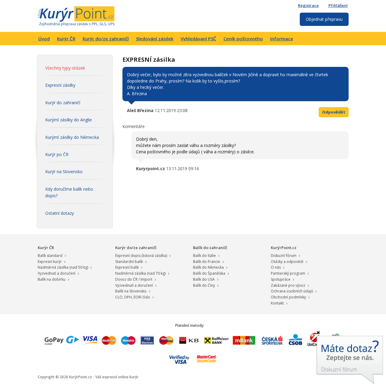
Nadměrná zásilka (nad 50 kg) (63, 267)
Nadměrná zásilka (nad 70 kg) (140, 273)
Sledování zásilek (154, 39)
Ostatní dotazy (59, 213)
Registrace (308, 5)
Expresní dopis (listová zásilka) (141, 255)
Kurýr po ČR (56, 154)
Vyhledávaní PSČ (198, 39)
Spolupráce (280, 279)
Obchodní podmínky (288, 297)
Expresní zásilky (60, 85)
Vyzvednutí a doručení (56, 273)
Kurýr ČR (66, 39)
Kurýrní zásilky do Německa (72, 137)
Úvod (44, 39)
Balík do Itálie (204, 255)
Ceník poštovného (243, 39)
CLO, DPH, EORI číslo (132, 297)
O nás (276, 267)
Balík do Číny (204, 285)
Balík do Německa (208, 267)
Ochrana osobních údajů (292, 291)
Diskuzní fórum (283, 255)
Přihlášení (338, 5)
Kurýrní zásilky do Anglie (68, 120)
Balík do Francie (206, 261)
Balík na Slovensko (131, 291)
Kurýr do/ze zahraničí (106, 39)
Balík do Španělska (209, 273)
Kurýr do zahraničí (62, 102)
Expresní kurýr (50, 261)
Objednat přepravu (324, 19)
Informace (281, 39)
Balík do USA (204, 279)
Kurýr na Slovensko (64, 171)
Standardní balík (129, 261)
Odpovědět (333, 112)
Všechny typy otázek (65, 68)
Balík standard (50, 255)
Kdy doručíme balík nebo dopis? (69, 192)
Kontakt (277, 303)
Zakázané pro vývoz (288, 285)
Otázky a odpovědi (287, 261)
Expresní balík (127, 267)
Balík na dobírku (51, 279)
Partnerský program (288, 273)
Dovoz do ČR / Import (133, 279)
